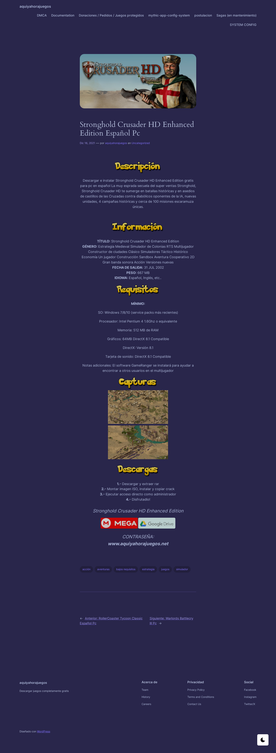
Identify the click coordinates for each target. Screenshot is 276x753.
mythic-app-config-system (169, 15)
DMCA (42, 15)
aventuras (103, 569)
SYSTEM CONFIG (243, 25)
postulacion (203, 15)
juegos (165, 569)
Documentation (62, 15)
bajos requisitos (125, 569)
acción (86, 569)
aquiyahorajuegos (35, 6)
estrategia (148, 569)
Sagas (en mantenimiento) (236, 15)
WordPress (43, 731)
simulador (182, 569)
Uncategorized (141, 143)
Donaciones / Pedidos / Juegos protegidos (111, 15)
